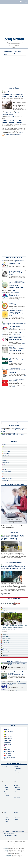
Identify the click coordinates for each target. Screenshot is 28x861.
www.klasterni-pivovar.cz (19, 270)
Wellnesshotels (7, 683)
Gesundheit (5, 458)
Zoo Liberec (12, 372)
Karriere (17, 775)
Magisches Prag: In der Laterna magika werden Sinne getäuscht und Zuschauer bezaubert (13, 568)
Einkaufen (5, 449)
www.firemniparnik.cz (16, 671)
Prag (3, 114)
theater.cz (10, 664)
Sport (15, 53)
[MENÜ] (26, 2)
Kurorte (15, 325)
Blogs (5, 54)
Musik (6, 787)
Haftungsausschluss (8, 833)
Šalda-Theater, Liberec (16, 382)
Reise (15, 781)
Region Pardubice (6, 638)
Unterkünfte (5, 476)
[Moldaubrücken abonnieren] (2, 135)
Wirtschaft (6, 53)
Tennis (6, 821)
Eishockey (7, 815)
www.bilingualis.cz (15, 292)
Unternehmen (18, 768)
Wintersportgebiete (7, 478)
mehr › (19, 111)
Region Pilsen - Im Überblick (8, 612)
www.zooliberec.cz (15, 368)
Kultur (11, 53)
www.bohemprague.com (18, 428)
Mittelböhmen (5, 655)
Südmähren (5, 634)
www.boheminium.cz (16, 322)
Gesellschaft (11, 303)
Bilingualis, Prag (14, 295)
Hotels (2, 683)
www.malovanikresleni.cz (20, 345)
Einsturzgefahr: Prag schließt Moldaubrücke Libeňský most (12, 95)
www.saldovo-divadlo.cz (19, 379)
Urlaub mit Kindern (15, 323)
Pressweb (8, 855)
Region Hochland (6, 640)
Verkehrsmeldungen (8, 114)
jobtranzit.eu (6, 851)
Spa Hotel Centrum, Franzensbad (16, 686)
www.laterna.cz (12, 565)
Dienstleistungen (6, 446)
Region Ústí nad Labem (8, 648)
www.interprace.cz (14, 433)
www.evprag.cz (13, 310)
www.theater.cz (12, 663)
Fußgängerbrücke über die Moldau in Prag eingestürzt (12, 121)
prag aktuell (14, 39)
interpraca (6, 850)
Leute (16, 819)
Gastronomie (17, 271)
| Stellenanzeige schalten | (11, 51)
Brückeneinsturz (9, 112)
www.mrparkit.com (14, 535)
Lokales (23, 112)
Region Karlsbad (6, 636)
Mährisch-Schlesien (7, 646)
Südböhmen (5, 608)
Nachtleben (5, 469)
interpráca (6, 848)
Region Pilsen (5, 610)
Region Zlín (5, 650)
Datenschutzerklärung (18, 831)
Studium (17, 777)
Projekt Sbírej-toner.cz (16, 305)
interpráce (5, 846)
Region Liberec (5, 644)
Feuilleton (7, 795)
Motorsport (7, 819)
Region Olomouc (6, 653)
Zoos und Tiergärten (15, 369)
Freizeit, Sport (6, 451)
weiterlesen (13, 629)
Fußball (6, 817)
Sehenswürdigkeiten (6, 323)
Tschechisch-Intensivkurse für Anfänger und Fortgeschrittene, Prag (17, 285)
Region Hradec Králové (7, 642)
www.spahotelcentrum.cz (19, 681)
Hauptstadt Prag (6, 651)
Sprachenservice (17, 282)
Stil (5, 793)
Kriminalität (17, 815)
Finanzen (17, 770)
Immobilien (5, 460)
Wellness (14, 683)
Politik (19, 51)
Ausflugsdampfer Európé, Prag (16, 674)
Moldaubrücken (17, 112)
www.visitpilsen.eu (15, 334)
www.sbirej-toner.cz (16, 302)
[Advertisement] (14, 22)
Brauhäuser (11, 271)
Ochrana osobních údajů (10, 835)
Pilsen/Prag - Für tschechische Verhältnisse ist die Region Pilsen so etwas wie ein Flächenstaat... (14, 627)
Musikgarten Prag (14, 263)
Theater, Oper (12, 380)
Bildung (15, 261)
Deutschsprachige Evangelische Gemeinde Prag (16, 313)
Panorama (19, 53)
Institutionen (19, 336)
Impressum (6, 831)
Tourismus (10, 325)
